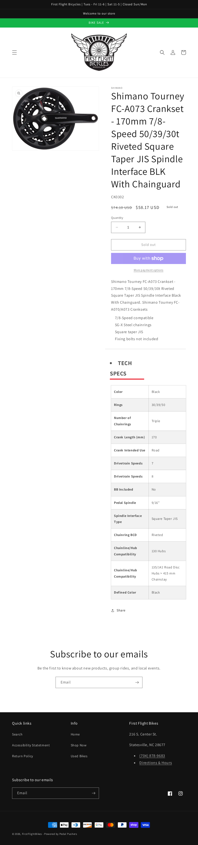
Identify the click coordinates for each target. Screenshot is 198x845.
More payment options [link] (148, 270)
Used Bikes (79, 756)
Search (17, 734)
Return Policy (22, 756)
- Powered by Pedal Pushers (60, 834)
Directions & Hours (155, 762)
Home (75, 734)
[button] (14, 52)
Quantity (117, 218)
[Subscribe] (137, 682)
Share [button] (121, 610)
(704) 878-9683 (152, 755)
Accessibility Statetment (31, 745)
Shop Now (79, 745)
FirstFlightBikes (32, 834)
